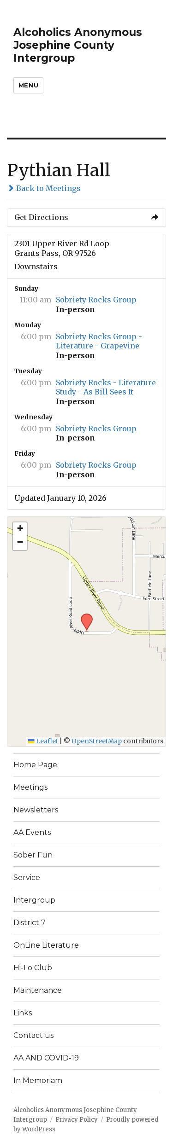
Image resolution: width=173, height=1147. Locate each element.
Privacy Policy (76, 1120)
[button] (83, 616)
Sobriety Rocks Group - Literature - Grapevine (99, 341)
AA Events (32, 832)
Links (22, 1012)
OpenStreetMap (97, 741)
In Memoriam (37, 1080)
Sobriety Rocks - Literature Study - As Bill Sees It (106, 387)
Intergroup (34, 900)
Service (26, 877)
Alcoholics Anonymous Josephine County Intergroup (77, 45)
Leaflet (46, 741)
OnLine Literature (46, 945)
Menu (28, 85)
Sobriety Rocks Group (96, 299)
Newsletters (35, 809)
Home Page (35, 764)
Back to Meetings (47, 188)
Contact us (33, 1035)
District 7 (29, 922)
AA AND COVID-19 (46, 1058)
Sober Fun (33, 855)
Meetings (30, 787)
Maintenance (37, 990)
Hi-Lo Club (32, 967)
